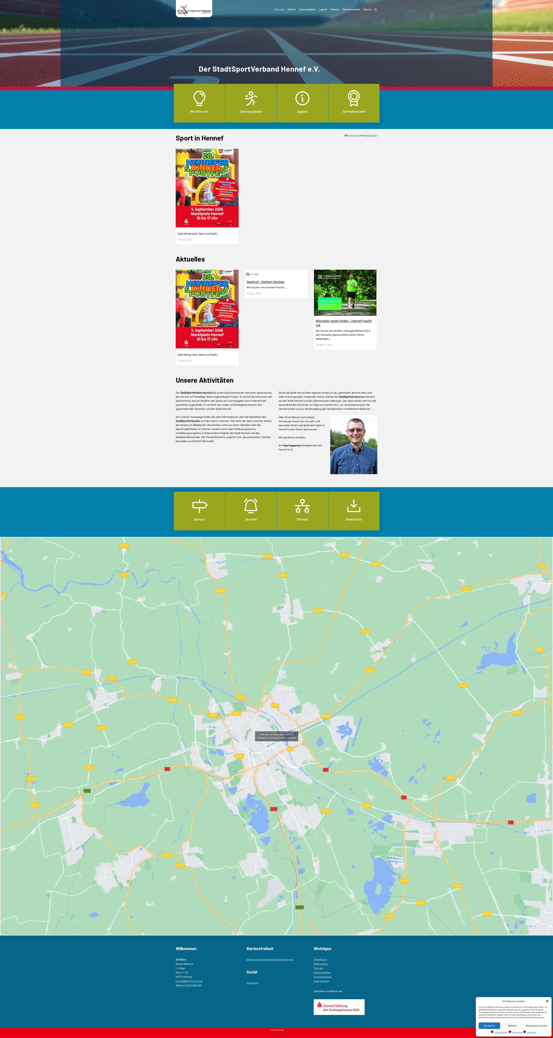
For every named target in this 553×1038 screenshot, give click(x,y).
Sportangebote (322, 972)
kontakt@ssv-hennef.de (189, 981)
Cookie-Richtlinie (501, 1032)
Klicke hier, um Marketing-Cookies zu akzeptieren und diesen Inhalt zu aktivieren (276, 736)
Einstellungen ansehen (536, 1025)
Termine (353, 135)
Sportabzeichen (323, 976)
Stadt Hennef (321, 981)
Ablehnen (512, 1025)
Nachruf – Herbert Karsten (265, 282)
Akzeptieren (489, 1025)
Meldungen (370, 135)
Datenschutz (517, 1032)
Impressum (531, 1032)
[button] (547, 1001)
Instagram (253, 983)
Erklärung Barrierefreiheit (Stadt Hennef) (270, 959)
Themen (318, 968)
